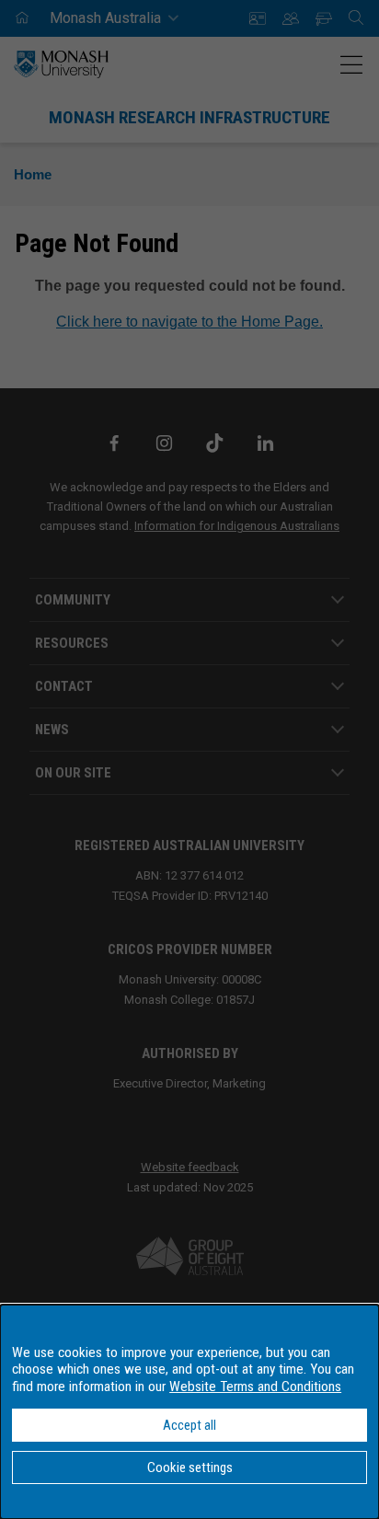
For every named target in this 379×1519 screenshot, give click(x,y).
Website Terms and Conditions (255, 1386)
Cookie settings (190, 1467)
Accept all (189, 1425)
